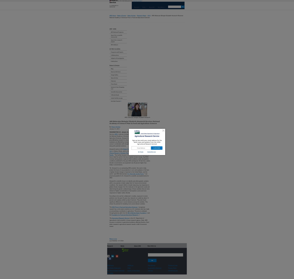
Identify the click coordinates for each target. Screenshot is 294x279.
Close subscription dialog (163, 131)
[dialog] (147, 142)
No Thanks (140, 152)
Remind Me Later (151, 152)
